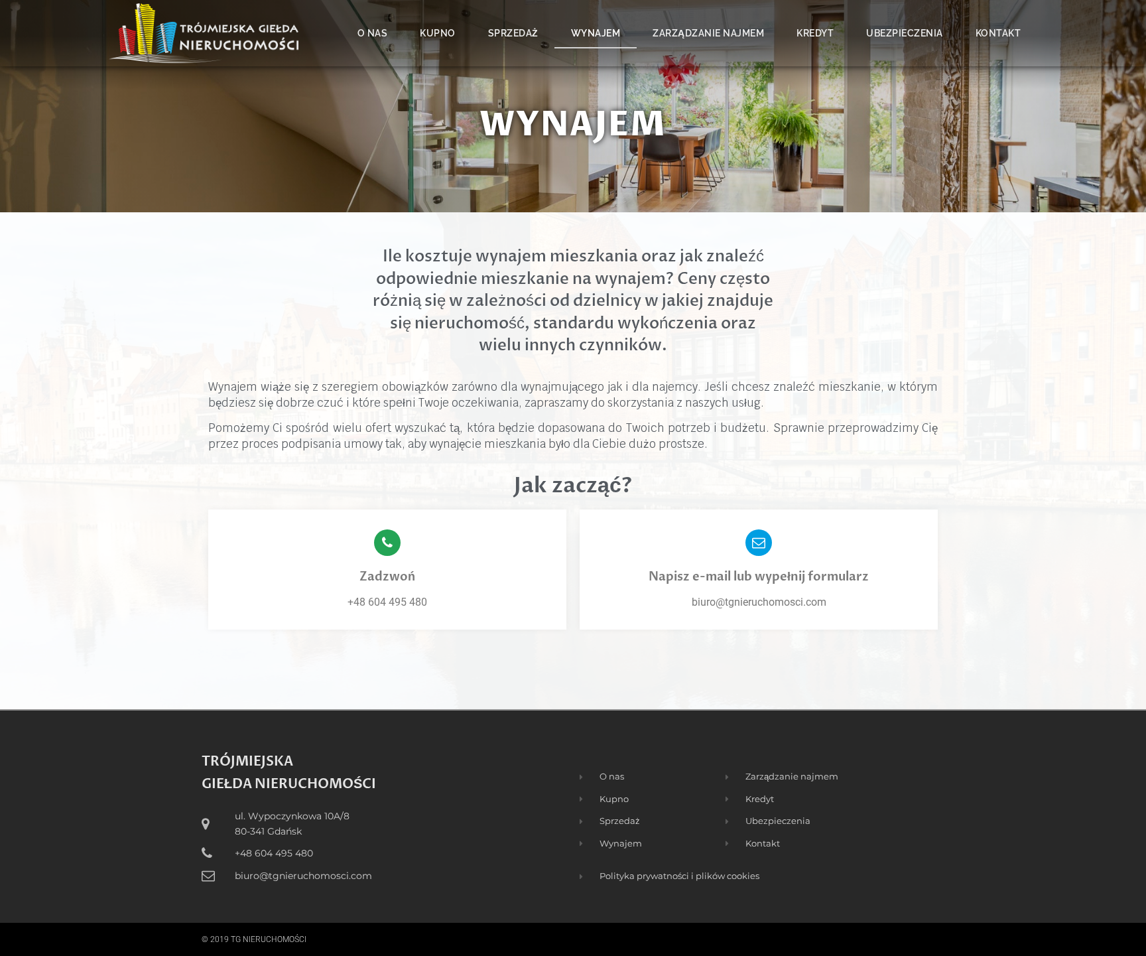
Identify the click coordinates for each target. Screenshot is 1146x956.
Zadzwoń (387, 577)
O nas (372, 33)
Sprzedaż (513, 33)
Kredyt (815, 33)
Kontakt (998, 33)
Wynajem (596, 33)
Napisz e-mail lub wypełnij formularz (759, 577)
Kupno (438, 33)
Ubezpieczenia (904, 33)
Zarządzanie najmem (708, 33)
